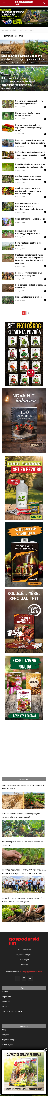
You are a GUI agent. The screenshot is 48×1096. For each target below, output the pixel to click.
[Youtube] (30, 978)
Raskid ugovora (8, 1044)
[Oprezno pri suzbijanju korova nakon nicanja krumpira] (8, 104)
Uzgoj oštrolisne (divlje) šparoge (30, 219)
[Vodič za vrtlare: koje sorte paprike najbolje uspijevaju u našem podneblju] (8, 191)
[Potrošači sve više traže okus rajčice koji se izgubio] (8, 276)
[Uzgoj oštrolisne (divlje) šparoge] (8, 222)
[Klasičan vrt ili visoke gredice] (8, 300)
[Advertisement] (24, 748)
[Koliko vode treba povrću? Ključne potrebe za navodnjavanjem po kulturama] (8, 206)
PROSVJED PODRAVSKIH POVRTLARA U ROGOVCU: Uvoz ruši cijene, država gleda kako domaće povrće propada (24, 871)
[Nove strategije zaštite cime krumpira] (8, 246)
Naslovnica (6, 30)
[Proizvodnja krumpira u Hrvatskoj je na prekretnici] (8, 234)
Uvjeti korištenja (8, 1039)
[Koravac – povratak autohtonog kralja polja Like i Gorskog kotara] (8, 143)
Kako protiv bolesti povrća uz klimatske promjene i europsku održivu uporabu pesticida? (21, 815)
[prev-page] (14, 313)
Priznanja (5, 1006)
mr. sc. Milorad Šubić (8, 88)
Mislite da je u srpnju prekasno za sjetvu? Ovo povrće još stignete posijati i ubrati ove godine (23, 900)
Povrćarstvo (23, 30)
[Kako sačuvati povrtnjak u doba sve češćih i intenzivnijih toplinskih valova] (24, 52)
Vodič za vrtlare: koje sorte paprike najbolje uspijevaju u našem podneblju (28, 191)
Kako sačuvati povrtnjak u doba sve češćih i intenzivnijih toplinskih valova (23, 787)
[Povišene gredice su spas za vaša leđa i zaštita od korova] (8, 179)
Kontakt (5, 992)
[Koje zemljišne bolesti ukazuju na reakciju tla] (8, 288)
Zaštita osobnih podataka (12, 1011)
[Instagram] (24, 978)
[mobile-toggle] (4, 3)
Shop (4, 1030)
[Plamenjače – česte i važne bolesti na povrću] (8, 116)
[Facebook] (17, 978)
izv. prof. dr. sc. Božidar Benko (11, 63)
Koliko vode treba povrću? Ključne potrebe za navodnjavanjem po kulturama (29, 206)
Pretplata (5, 1035)
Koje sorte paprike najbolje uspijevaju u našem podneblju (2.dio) (28, 127)
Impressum (6, 997)
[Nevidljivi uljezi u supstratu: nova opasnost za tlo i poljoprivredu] (8, 167)
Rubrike (14, 30)
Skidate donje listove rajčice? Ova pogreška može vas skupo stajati (22, 843)
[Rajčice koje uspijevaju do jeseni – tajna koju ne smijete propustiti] (8, 155)
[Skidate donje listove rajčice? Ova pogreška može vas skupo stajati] (23, 856)
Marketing (6, 1001)
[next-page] (33, 313)
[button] (44, 3)
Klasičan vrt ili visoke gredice (28, 297)
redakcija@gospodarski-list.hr (31, 972)
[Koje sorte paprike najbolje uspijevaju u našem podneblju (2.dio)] (8, 128)
